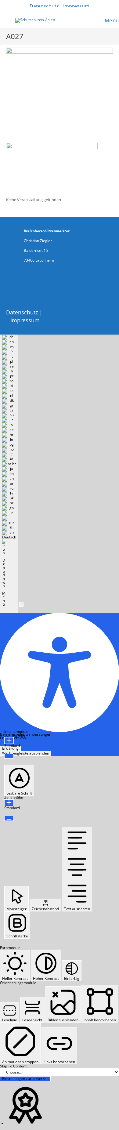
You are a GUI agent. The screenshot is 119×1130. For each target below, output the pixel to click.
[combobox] (9, 474)
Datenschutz (22, 312)
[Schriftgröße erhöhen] (9, 740)
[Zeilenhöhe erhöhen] (9, 802)
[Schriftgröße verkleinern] (9, 756)
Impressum (25, 320)
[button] (21, 604)
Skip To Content (13, 1066)
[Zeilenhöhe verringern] (9, 818)
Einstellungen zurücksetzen (25, 1078)
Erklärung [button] (10, 748)
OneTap (33, 738)
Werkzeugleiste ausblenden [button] (25, 753)
